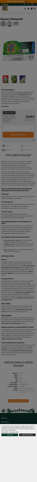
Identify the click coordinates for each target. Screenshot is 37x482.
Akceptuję (10, 435)
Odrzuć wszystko (27, 435)
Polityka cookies (4, 432)
